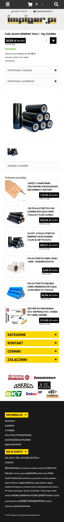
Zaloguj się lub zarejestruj (22, 457)
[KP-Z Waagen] (44, 383)
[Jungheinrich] (44, 375)
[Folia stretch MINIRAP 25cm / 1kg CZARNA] (32, 89)
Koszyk (9, 462)
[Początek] (32, 18)
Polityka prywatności (18, 435)
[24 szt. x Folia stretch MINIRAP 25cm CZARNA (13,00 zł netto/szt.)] (16, 232)
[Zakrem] (23, 383)
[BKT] (13, 391)
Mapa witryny (13, 444)
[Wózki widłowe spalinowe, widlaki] (52, 391)
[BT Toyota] (18, 375)
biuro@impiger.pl (44, 11)
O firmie (9, 430)
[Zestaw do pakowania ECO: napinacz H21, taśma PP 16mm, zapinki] (16, 307)
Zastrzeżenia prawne (18, 440)
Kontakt (10, 421)
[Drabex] (34, 391)
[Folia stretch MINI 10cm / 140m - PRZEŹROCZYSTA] (16, 257)
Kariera (9, 425)
